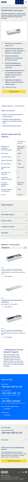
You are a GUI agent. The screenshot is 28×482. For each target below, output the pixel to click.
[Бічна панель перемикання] (21, 2)
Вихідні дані (21, 478)
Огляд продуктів (7, 106)
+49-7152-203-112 (10, 393)
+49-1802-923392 (10, 401)
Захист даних (15, 477)
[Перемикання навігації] (26, 2)
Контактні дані (5, 427)
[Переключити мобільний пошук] (17, 2)
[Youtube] (25, 472)
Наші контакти (14, 91)
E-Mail (7, 366)
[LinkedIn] (23, 472)
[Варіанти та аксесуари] (14, 248)
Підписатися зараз (14, 461)
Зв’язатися (4, 440)
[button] (19, 472)
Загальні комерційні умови (6, 477)
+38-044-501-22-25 (11, 386)
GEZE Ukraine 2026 (5, 475)
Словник (16, 478)
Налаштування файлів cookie (7, 478)
